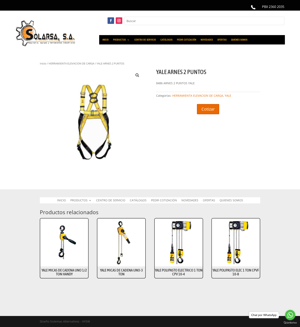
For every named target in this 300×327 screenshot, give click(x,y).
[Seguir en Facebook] (111, 20)
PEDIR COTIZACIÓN (186, 39)
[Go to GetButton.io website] (290, 322)
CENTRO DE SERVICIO (145, 39)
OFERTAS (222, 39)
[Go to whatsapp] (290, 315)
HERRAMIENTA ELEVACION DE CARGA (197, 96)
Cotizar (208, 109)
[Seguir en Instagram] (119, 20)
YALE (228, 96)
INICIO (105, 39)
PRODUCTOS (119, 39)
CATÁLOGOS (166, 39)
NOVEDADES (207, 39)
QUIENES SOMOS (239, 39)
